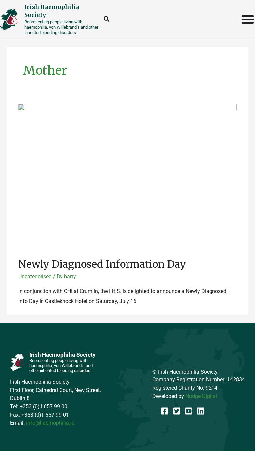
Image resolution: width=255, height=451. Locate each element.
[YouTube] (189, 411)
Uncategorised (35, 276)
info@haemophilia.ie (50, 423)
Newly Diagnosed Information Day (102, 264)
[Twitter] (177, 411)
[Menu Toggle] (248, 19)
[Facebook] (165, 411)
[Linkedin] (201, 411)
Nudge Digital (201, 396)
